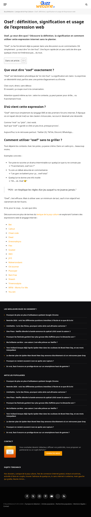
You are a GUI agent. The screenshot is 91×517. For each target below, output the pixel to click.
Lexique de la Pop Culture (24, 12)
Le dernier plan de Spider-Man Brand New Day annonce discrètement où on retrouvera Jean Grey (46, 355)
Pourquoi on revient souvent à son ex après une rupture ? (30, 361)
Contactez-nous (53, 453)
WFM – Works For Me (18, 287)
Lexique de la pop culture (25, 473)
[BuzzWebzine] (45, 4)
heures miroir (18, 479)
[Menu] (5, 4)
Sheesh (12, 279)
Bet (10, 224)
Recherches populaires (64, 504)
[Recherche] (86, 4)
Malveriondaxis (15, 262)
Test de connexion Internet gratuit (51, 473)
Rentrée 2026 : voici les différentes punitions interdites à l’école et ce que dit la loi (39, 320)
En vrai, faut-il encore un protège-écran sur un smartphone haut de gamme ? (38, 366)
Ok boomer (14, 266)
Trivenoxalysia (15, 283)
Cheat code (14, 233)
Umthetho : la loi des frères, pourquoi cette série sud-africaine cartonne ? (36, 326)
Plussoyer (13, 270)
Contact (6, 506)
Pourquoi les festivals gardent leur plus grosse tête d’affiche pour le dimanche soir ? (40, 337)
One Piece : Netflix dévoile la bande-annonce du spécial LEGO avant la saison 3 (38, 331)
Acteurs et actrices (73, 473)
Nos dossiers (9, 473)
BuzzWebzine (8, 12)
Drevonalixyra (15, 241)
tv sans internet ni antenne (62, 476)
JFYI (10, 258)
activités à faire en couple (14, 476)
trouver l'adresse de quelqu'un (38, 476)
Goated (12, 249)
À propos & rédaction (32, 504)
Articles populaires (47, 504)
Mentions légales (79, 504)
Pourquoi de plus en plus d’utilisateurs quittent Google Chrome (32, 315)
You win (12, 291)
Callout (12, 228)
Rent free (13, 275)
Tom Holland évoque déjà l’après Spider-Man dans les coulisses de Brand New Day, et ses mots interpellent (45, 349)
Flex (10, 245)
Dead (11, 237)
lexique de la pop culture (48, 214)
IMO (11, 254)
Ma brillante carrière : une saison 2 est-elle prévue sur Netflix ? (32, 342)
